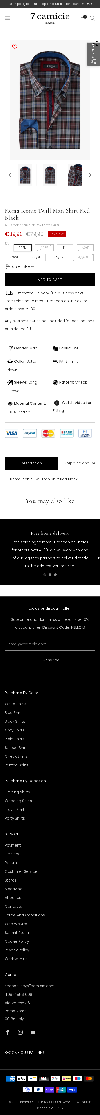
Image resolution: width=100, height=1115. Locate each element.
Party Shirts (15, 818)
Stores (10, 880)
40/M (44, 247)
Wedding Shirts (18, 800)
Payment (13, 845)
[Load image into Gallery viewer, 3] (75, 175)
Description (31, 463)
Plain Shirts (14, 738)
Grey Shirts (14, 730)
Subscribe (50, 660)
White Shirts (15, 704)
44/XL (36, 257)
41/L (65, 247)
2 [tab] (50, 574)
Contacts (13, 906)
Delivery (12, 854)
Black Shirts (15, 721)
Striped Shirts (17, 747)
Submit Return (17, 932)
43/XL (14, 257)
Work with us (16, 958)
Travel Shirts (15, 809)
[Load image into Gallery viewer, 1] (25, 175)
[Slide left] (11, 175)
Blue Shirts (14, 712)
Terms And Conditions (25, 915)
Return (11, 862)
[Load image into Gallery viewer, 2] (50, 175)
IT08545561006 (18, 994)
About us (13, 897)
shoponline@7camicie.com (29, 985)
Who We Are (16, 924)
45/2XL (59, 257)
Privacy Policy (17, 950)
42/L (85, 247)
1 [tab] (44, 574)
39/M (23, 247)
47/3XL (83, 257)
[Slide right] (89, 175)
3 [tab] (55, 574)
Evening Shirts (17, 792)
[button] (93, 54)
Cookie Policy (17, 941)
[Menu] (7, 18)
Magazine (13, 889)
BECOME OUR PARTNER (24, 1052)
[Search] (92, 18)
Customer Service (21, 871)
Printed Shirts (17, 765)
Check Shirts (16, 756)
